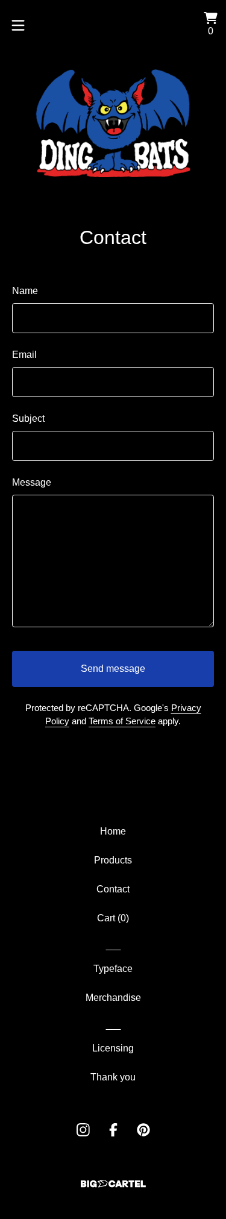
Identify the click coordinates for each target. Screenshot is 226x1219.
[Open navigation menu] (18, 25)
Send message (113, 668)
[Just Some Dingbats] (113, 123)
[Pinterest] (143, 1130)
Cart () (113, 918)
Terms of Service (122, 721)
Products (113, 860)
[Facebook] (113, 1130)
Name (25, 291)
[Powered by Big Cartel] (113, 1183)
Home (113, 831)
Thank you (113, 1077)
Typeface (113, 969)
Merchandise (113, 997)
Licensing (113, 1048)
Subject (28, 418)
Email (24, 354)
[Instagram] (83, 1130)
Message (31, 482)
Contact (113, 889)
